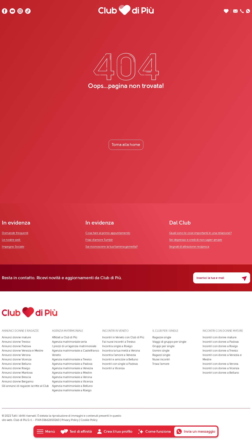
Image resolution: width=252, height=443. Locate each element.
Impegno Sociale (13, 246)
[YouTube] (12, 10)
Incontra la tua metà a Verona (121, 350)
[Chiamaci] (242, 10)
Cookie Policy (89, 420)
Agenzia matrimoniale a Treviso (72, 359)
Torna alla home (126, 144)
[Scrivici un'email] (235, 10)
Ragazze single (161, 337)
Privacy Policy (70, 420)
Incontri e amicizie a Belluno (120, 359)
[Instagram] (20, 10)
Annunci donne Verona (16, 355)
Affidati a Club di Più (64, 337)
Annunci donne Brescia (16, 377)
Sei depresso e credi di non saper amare (195, 239)
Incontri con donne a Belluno (221, 372)
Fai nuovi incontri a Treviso (118, 341)
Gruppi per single (163, 346)
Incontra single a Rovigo (117, 346)
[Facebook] (4, 10)
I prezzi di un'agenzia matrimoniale (74, 346)
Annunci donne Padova (16, 346)
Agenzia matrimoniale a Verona (72, 377)
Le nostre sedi (11, 239)
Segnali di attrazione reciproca (189, 246)
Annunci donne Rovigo (16, 368)
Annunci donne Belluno (16, 364)
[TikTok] (28, 10)
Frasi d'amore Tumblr (99, 239)
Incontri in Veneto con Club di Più (123, 337)
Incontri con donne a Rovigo (220, 346)
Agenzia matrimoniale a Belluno (72, 386)
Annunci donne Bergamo (17, 381)
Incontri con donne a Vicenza (221, 368)
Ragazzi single (161, 355)
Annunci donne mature (16, 337)
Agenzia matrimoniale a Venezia (72, 368)
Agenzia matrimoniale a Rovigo (71, 390)
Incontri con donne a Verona (220, 364)
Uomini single (161, 350)
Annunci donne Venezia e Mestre (22, 350)
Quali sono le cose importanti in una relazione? (200, 233)
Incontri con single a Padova (120, 364)
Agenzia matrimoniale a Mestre (72, 372)
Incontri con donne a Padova (221, 341)
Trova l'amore (160, 364)
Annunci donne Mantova (17, 372)
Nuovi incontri (161, 359)
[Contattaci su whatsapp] (248, 10)
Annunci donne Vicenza (16, 359)
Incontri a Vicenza (113, 368)
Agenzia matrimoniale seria (69, 341)
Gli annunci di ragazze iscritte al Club (25, 386)
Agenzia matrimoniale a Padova (72, 364)
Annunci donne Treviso (16, 341)
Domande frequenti (15, 233)
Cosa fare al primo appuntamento (107, 233)
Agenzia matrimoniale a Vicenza (72, 381)
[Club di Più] (126, 10)
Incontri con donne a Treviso (220, 350)
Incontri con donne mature (219, 337)
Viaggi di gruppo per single (169, 341)
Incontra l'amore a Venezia (119, 355)
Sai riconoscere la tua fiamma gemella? (111, 246)
